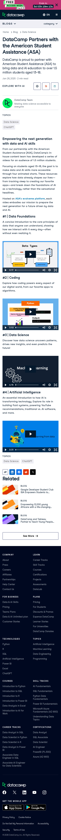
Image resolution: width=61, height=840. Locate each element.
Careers (7, 569)
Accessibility (43, 823)
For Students (39, 607)
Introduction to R (11, 696)
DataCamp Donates (43, 631)
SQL (5, 654)
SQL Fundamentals (43, 691)
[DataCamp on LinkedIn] (24, 793)
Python (6, 644)
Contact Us (8, 589)
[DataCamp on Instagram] (44, 793)
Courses (37, 569)
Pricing (6, 607)
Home (6, 32)
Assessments (39, 584)
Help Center (9, 584)
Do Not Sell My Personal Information (18, 823)
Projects (37, 579)
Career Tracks (40, 560)
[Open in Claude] (46, 86)
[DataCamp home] (24, 785)
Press (5, 565)
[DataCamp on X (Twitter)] (14, 793)
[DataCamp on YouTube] (34, 793)
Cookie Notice (24, 817)
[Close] (56, 5)
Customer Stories (11, 621)
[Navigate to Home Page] (13, 14)
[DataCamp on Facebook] (4, 793)
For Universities (40, 626)
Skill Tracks (39, 565)
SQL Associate (40, 737)
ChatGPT (7, 673)
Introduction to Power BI (15, 701)
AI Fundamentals (42, 686)
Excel (5, 668)
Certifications (40, 574)
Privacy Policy (9, 817)
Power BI (7, 663)
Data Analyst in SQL (13, 732)
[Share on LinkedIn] (12, 472)
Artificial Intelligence (13, 659)
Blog (15, 32)
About (6, 560)
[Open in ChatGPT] (37, 86)
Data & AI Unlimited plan (15, 616)
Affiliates (7, 574)
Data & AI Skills (10, 602)
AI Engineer (39, 747)
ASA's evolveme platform (30, 198)
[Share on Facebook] (19, 472)
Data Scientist (40, 742)
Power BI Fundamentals (45, 704)
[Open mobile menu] (56, 15)
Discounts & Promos (43, 612)
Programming (40, 659)
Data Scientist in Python (15, 737)
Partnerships (9, 579)
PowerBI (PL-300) (42, 752)
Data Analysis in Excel (14, 705)
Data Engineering (42, 654)
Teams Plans (9, 612)
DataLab (37, 589)
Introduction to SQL (12, 691)
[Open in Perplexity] (54, 86)
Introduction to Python (14, 686)
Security (6, 830)
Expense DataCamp (43, 616)
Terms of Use (19, 830)
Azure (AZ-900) (41, 757)
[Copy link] (5, 472)
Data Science (29, 32)
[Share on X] (33, 472)
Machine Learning (42, 649)
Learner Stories (40, 621)
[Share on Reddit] (26, 472)
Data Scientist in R (12, 742)
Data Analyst (40, 732)
